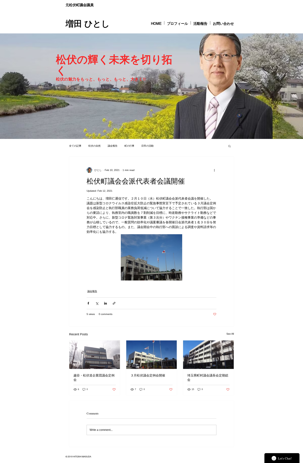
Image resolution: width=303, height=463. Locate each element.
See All (230, 333)
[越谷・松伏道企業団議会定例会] (94, 354)
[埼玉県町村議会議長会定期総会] (208, 354)
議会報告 (112, 145)
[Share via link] (114, 303)
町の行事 (129, 145)
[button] (229, 146)
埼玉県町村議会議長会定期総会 (207, 377)
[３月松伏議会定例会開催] (151, 354)
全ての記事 (75, 145)
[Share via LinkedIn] (105, 303)
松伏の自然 (94, 145)
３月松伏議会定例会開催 (147, 375)
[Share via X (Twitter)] (97, 303)
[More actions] (214, 170)
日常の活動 (147, 145)
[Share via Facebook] (88, 303)
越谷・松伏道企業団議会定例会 (94, 377)
